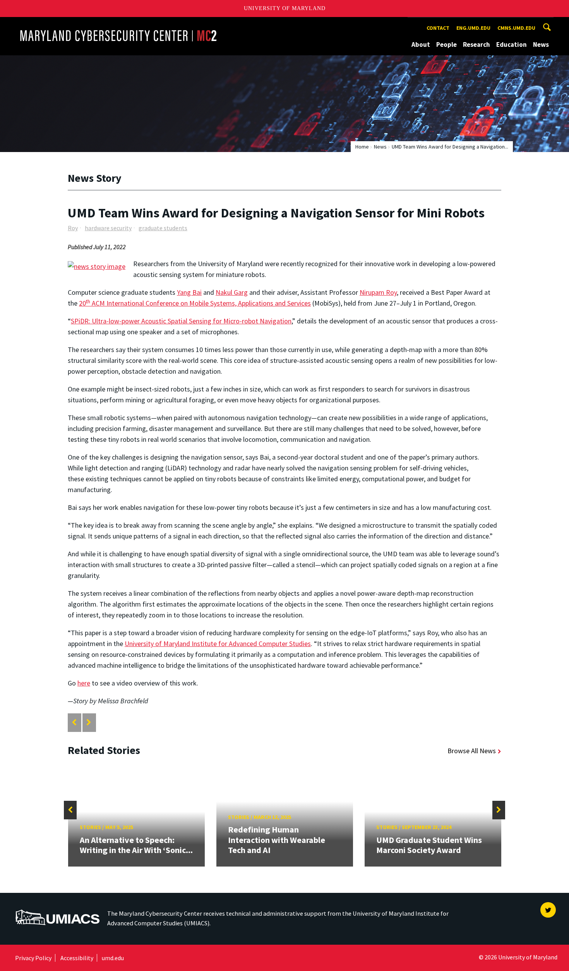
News (541, 44)
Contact (438, 27)
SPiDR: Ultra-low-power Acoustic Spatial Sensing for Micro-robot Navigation (181, 320)
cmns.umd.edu (516, 27)
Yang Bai (189, 292)
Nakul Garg (232, 292)
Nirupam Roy (378, 292)
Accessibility (76, 958)
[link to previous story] (74, 722)
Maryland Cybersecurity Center (63, 24)
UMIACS (27, 905)
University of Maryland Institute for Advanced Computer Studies (218, 643)
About (420, 44)
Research (476, 44)
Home (362, 146)
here (83, 683)
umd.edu (113, 958)
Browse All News (471, 750)
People (446, 44)
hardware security (108, 228)
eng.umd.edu (473, 27)
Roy (73, 228)
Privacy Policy (33, 958)
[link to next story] (88, 722)
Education (511, 44)
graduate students (163, 228)
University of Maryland (285, 8)
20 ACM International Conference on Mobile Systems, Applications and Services (195, 303)
